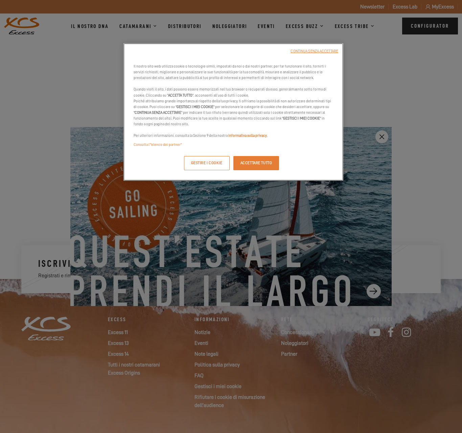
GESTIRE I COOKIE (207, 163)
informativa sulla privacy (247, 135)
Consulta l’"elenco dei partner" (158, 145)
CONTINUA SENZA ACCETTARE (314, 51)
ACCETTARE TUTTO (256, 163)
